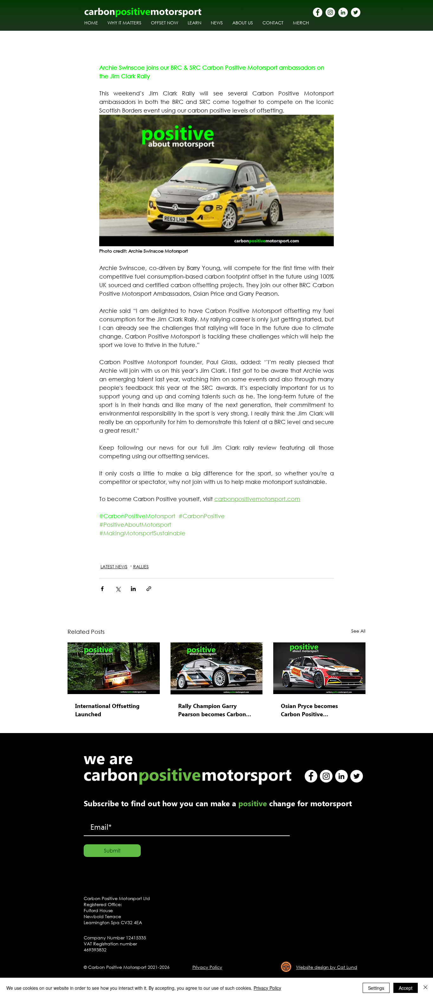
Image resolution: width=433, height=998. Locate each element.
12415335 (136, 938)
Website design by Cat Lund (326, 967)
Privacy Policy (267, 988)
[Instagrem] (330, 12)
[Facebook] (317, 12)
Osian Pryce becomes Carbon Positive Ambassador (309, 710)
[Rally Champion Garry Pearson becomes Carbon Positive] (217, 668)
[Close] (425, 988)
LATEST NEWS (113, 566)
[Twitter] (355, 12)
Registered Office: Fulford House (103, 907)
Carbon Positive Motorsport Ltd (117, 898)
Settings (376, 988)
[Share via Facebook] (102, 589)
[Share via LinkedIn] (133, 589)
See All (358, 631)
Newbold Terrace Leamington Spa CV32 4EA (113, 919)
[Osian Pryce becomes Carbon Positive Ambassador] (319, 668)
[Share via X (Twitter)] (118, 589)
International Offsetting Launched (107, 710)
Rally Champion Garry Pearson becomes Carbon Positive (212, 710)
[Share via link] (149, 589)
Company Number (105, 938)
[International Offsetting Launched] (114, 668)
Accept (405, 988)
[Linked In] (343, 12)
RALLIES (141, 566)
